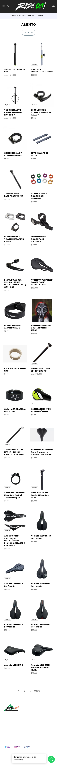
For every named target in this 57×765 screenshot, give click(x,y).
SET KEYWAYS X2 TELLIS (39, 154)
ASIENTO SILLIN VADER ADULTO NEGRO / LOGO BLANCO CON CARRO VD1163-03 (14, 541)
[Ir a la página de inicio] (30, 6)
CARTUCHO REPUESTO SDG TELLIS (42, 70)
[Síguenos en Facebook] (18, 715)
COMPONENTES (26, 16)
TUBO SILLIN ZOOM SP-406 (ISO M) (40, 369)
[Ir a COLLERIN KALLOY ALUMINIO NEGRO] (15, 138)
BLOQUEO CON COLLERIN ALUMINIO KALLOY (41, 112)
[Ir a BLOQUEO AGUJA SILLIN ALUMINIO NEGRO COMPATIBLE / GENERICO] (15, 265)
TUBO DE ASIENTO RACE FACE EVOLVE (13, 194)
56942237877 (12, 733)
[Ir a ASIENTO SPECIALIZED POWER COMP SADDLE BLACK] (42, 265)
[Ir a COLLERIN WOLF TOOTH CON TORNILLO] (42, 179)
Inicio (13, 16)
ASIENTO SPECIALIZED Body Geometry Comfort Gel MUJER (42, 452)
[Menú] (3, 6)
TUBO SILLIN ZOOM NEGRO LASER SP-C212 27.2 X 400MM (14, 452)
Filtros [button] (29, 32)
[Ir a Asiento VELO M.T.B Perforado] (42, 521)
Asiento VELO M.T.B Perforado (41, 537)
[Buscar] (8, 6)
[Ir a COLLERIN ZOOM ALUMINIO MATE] (15, 310)
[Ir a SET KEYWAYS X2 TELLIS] (42, 138)
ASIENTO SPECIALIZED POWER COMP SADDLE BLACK (42, 282)
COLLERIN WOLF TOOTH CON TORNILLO (39, 196)
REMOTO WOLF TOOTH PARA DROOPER (38, 239)
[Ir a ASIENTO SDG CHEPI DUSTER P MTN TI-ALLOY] (42, 310)
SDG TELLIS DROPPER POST (14, 70)
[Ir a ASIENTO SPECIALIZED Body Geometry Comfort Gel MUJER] (42, 435)
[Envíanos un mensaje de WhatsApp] (51, 759)
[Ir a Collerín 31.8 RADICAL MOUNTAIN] (15, 394)
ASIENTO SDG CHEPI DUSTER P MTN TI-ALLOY (41, 328)
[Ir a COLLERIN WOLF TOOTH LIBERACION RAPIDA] (15, 222)
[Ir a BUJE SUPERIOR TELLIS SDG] (15, 353)
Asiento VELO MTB (13, 665)
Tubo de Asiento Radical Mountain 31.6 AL (40, 495)
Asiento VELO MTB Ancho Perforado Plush (40, 667)
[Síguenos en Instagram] (14, 715)
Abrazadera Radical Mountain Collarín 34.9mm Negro (14, 495)
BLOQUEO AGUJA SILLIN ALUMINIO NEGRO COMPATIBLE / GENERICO (15, 284)
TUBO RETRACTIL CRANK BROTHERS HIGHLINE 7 (13, 112)
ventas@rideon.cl (14, 729)
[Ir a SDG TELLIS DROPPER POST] (15, 54)
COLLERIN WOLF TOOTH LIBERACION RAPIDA (14, 239)
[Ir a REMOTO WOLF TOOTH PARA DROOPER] (42, 222)
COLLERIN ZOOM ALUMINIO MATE (12, 326)
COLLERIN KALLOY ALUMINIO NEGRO (13, 154)
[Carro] (53, 6)
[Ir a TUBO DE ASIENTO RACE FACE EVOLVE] (15, 179)
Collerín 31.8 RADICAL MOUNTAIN (15, 410)
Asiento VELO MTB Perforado (13, 585)
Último (37, 691)
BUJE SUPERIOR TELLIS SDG (15, 369)
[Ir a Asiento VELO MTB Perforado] (42, 569)
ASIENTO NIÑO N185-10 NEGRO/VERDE (41, 410)
